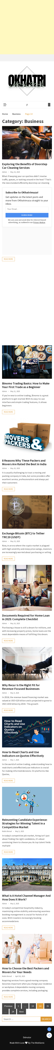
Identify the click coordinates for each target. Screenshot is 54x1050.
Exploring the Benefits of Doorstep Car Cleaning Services (24, 166)
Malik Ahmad (7, 831)
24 (13, 1011)
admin (4, 172)
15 (48, 1006)
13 (33, 1006)
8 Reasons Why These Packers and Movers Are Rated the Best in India (24, 462)
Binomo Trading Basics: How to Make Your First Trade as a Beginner (25, 385)
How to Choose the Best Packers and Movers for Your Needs (25, 970)
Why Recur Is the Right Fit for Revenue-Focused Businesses (21, 687)
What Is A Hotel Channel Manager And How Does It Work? (26, 897)
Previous (8, 1006)
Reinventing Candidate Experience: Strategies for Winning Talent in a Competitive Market (24, 823)
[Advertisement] (27, 27)
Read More (8, 259)
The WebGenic (37, 1042)
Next (21, 1011)
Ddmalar (27, 1037)
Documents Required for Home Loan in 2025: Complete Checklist (26, 617)
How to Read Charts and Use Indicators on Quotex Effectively (23, 754)
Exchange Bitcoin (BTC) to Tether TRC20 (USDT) (23, 535)
